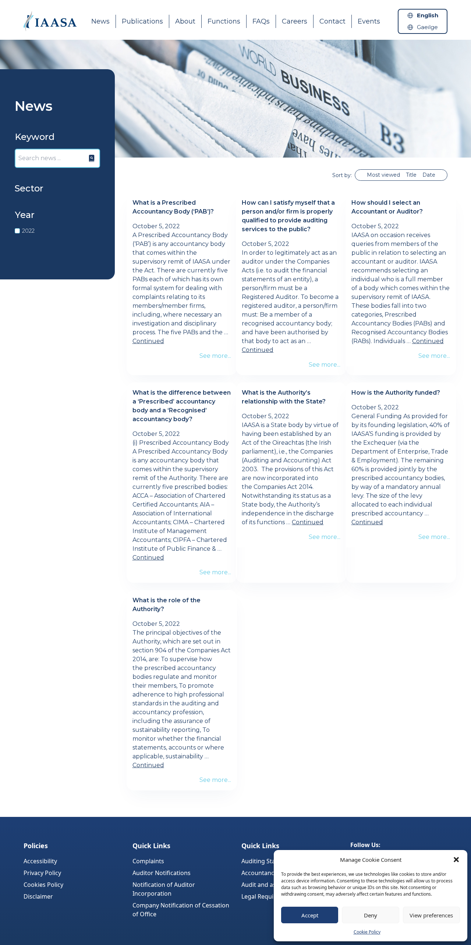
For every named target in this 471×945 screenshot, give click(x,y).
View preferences (431, 915)
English (427, 15)
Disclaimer (38, 896)
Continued (148, 341)
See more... (215, 355)
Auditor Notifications (161, 873)
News (100, 21)
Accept (309, 915)
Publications (142, 21)
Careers (294, 21)
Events (369, 21)
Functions (224, 21)
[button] (456, 859)
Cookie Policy (367, 932)
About (185, 21)
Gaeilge (427, 27)
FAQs (261, 21)
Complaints (148, 861)
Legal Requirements (269, 896)
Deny (370, 915)
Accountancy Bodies (269, 873)
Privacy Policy (42, 873)
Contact (332, 21)
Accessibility (40, 861)
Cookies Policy (43, 885)
